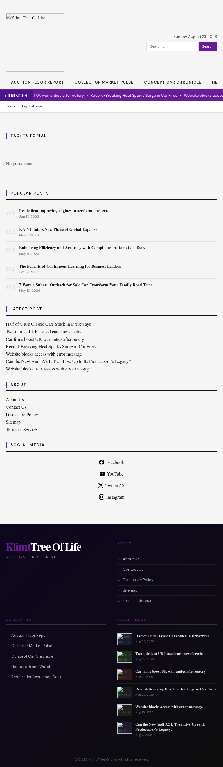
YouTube (115, 474)
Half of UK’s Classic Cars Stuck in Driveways (48, 324)
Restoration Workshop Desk (36, 676)
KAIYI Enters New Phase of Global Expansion (60, 229)
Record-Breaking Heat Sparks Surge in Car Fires (128, 95)
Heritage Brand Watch (31, 666)
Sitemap (13, 422)
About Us (15, 399)
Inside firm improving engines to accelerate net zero (64, 211)
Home (10, 106)
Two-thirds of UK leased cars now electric (44, 331)
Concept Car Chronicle (173, 82)
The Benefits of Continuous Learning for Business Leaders (70, 266)
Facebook (115, 462)
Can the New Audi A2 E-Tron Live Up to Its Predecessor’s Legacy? (68, 361)
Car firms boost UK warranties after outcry (41, 95)
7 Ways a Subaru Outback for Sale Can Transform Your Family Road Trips (85, 285)
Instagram (115, 497)
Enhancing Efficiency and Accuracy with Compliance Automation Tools (82, 247)
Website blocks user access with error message (48, 369)
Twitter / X (115, 485)
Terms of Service (21, 429)
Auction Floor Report (37, 82)
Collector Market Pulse (104, 82)
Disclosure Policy (22, 414)
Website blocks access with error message (44, 354)
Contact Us (16, 407)
